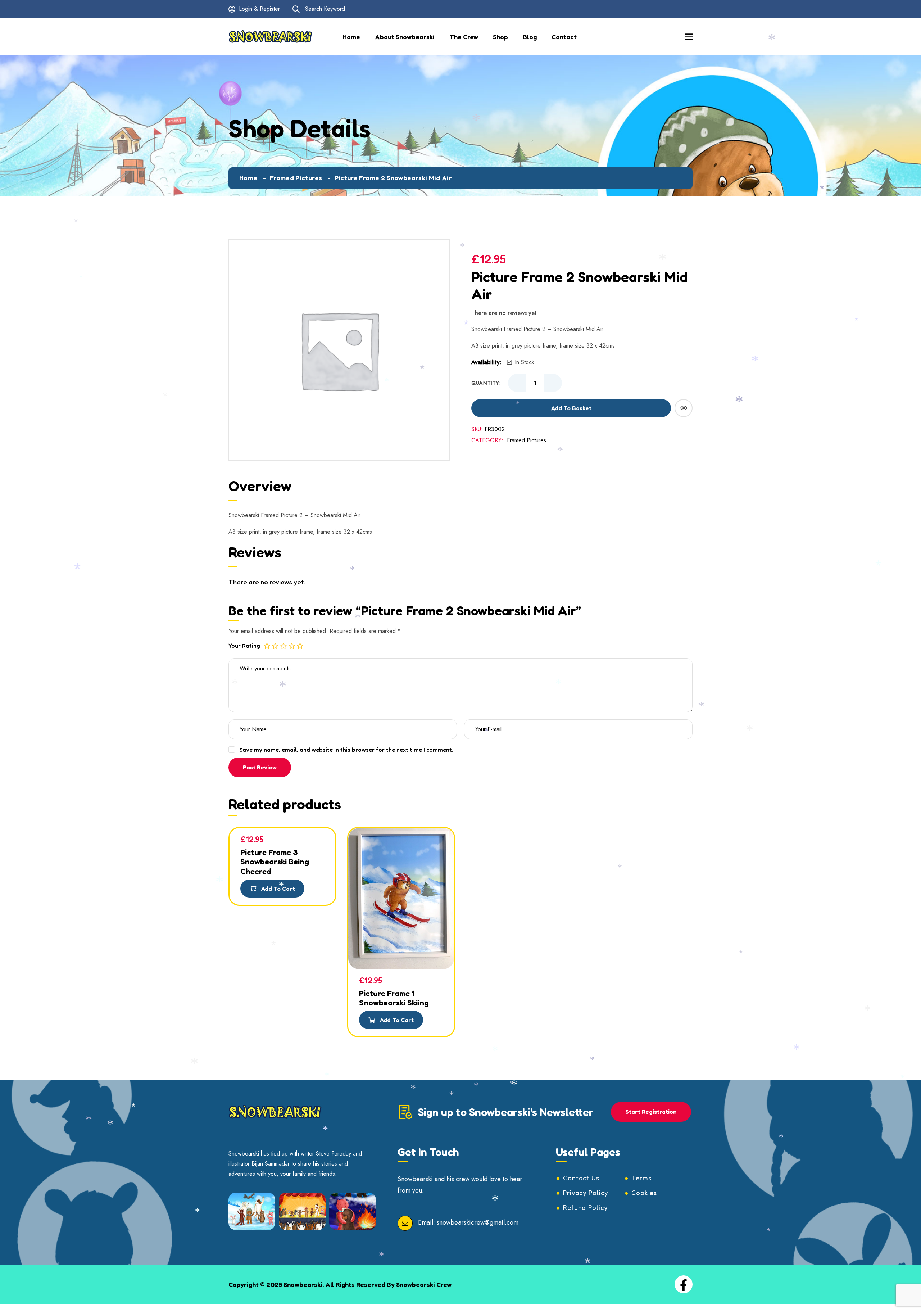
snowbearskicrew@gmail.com (477, 1223)
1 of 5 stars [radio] (267, 645)
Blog (530, 37)
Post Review (260, 767)
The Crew (463, 37)
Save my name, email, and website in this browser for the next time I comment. (346, 749)
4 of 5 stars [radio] (292, 645)
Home (351, 37)
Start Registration (651, 1111)
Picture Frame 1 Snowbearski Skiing (394, 998)
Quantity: (486, 382)
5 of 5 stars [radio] (300, 645)
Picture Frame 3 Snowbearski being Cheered (274, 861)
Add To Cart (277, 888)
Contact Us (581, 1178)
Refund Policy (585, 1207)
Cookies (644, 1192)
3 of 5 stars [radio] (283, 645)
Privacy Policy (585, 1192)
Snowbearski (302, 1284)
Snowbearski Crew (424, 1284)
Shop (500, 37)
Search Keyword (324, 9)
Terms (641, 1178)
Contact (564, 37)
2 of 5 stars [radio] (275, 645)
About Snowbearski (405, 37)
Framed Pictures (296, 178)
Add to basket (571, 408)
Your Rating (244, 645)
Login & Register (259, 9)
